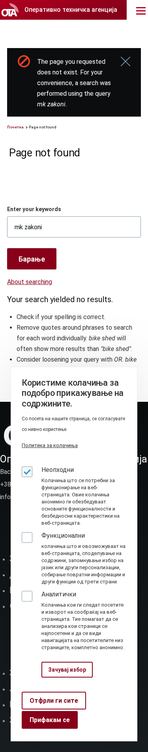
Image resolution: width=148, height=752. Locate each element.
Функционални (63, 535)
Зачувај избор (67, 670)
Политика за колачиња (50, 445)
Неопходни (57, 469)
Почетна (15, 127)
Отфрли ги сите (54, 700)
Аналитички (58, 594)
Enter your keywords (34, 209)
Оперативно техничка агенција (70, 9)
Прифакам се (50, 720)
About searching (29, 282)
